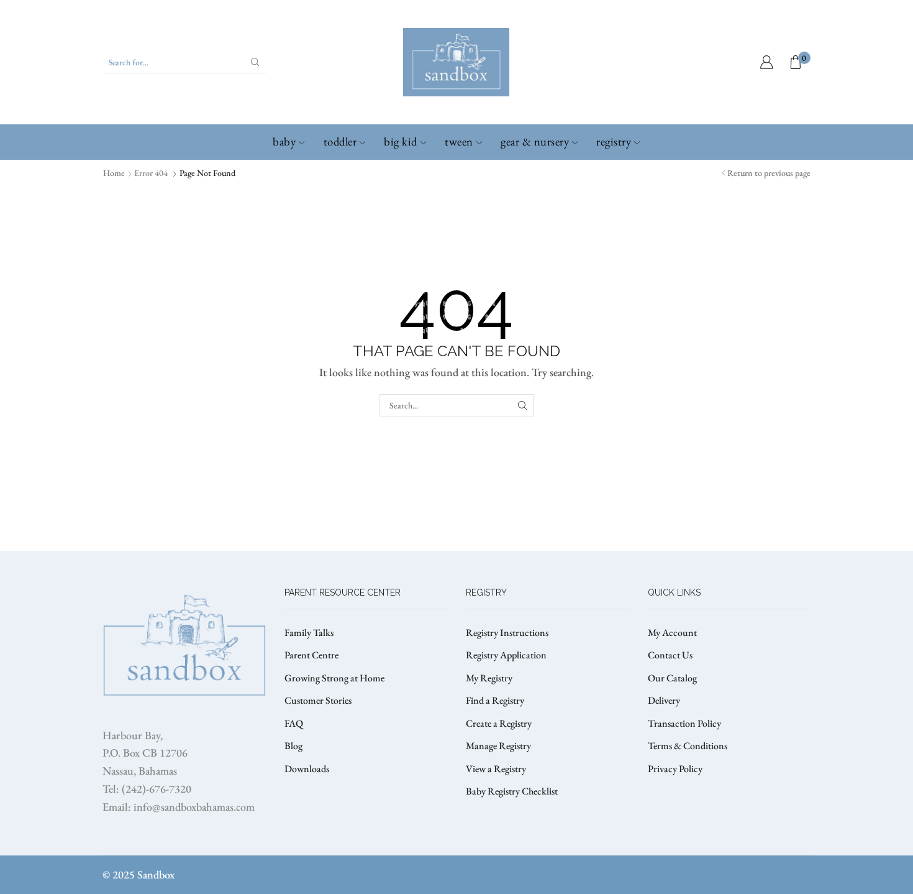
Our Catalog (672, 677)
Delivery (664, 700)
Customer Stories (318, 700)
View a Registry (496, 768)
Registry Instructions (507, 632)
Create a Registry (499, 723)
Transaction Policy (684, 723)
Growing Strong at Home (334, 677)
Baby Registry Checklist (512, 791)
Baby (284, 141)
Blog (293, 745)
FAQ (293, 723)
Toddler (340, 141)
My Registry (489, 677)
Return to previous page (769, 172)
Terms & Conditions (687, 745)
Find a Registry (495, 700)
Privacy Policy (675, 768)
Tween (459, 141)
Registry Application (506, 654)
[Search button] (255, 62)
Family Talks (309, 632)
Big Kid (400, 141)
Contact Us (670, 654)
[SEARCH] (522, 405)
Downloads (306, 768)
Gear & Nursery (535, 141)
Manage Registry (498, 745)
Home (114, 172)
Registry (613, 141)
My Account (672, 632)
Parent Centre (311, 654)
